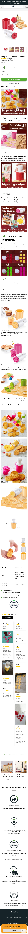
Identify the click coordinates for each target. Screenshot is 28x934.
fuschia (13, 67)
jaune (19, 67)
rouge (7, 67)
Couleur (2, 64)
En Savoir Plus (13, 928)
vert (3, 67)
